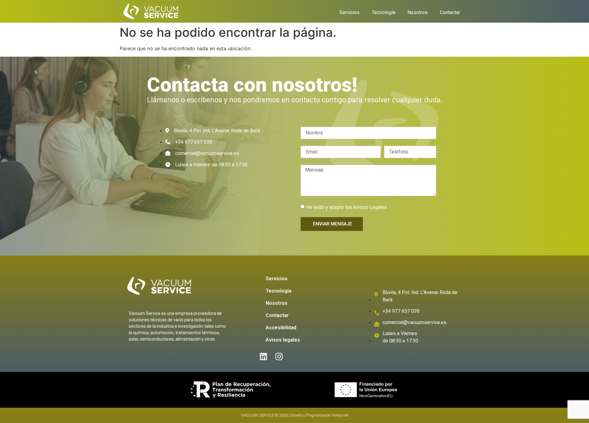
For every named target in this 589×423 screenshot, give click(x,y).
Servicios (349, 12)
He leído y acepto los (346, 207)
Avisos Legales (370, 207)
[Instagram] (279, 356)
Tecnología (383, 12)
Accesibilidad (281, 327)
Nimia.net (340, 415)
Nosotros (417, 12)
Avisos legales (283, 340)
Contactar (450, 12)
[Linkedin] (264, 356)
